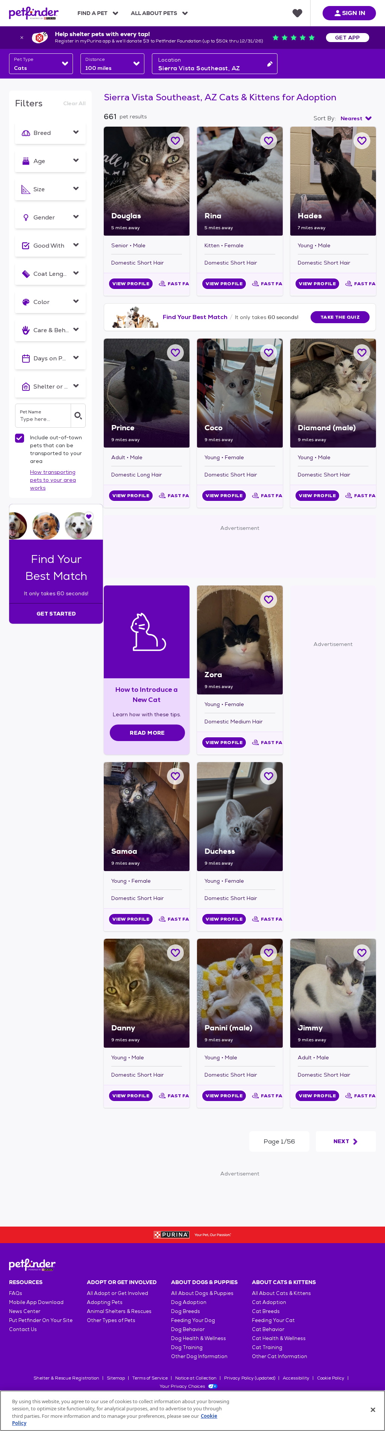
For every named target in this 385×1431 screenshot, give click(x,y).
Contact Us (23, 1329)
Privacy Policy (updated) (249, 1378)
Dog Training (187, 1347)
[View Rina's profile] (240, 181)
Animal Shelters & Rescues (119, 1311)
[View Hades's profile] (333, 181)
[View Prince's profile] (146, 393)
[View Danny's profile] (146, 993)
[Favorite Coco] (268, 353)
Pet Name (30, 412)
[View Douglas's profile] (146, 181)
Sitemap (116, 1378)
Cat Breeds (266, 1311)
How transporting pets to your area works (53, 480)
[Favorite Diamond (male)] (361, 353)
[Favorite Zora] (268, 599)
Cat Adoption (269, 1302)
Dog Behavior (188, 1329)
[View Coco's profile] (240, 393)
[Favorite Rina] (268, 141)
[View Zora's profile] (240, 639)
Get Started (56, 613)
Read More (147, 732)
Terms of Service (150, 1378)
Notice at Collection (196, 1378)
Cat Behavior (268, 1329)
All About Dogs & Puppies (202, 1293)
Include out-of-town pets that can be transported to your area (56, 449)
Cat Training (267, 1347)
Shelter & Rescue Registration (66, 1378)
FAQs (15, 1293)
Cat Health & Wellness (279, 1338)
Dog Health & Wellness (198, 1338)
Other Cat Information (279, 1356)
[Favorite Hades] (361, 141)
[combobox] (41, 63)
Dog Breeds (185, 1311)
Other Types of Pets (111, 1320)
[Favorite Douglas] (175, 141)
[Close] (373, 1409)
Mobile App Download (36, 1302)
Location (169, 59)
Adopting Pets (105, 1302)
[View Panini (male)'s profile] (240, 993)
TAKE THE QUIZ (340, 317)
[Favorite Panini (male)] (268, 953)
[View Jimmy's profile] (333, 993)
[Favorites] (297, 13)
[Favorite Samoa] (175, 776)
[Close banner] (22, 38)
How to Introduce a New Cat (146, 694)
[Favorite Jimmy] (361, 953)
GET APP (347, 37)
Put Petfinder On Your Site (41, 1320)
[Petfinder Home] (34, 13)
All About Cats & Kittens (281, 1293)
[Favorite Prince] (175, 353)
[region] (192, 1410)
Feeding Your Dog (193, 1320)
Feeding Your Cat (273, 1320)
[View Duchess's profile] (240, 816)
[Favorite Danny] (175, 953)
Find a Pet (92, 13)
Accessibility (296, 1378)
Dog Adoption (188, 1302)
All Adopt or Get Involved (117, 1293)
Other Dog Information (199, 1356)
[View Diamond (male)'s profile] (333, 393)
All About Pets (154, 13)
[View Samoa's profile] (146, 816)
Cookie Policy (330, 1378)
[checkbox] (19, 438)
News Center (24, 1311)
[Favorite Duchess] (268, 776)
